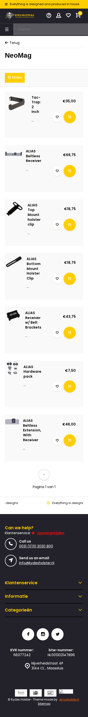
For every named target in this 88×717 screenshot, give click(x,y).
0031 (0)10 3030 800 (36, 546)
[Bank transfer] (21, 693)
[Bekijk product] (70, 117)
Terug (15, 42)
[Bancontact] (50, 693)
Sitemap (44, 704)
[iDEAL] (36, 693)
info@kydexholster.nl (36, 562)
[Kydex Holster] (19, 16)
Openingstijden (50, 533)
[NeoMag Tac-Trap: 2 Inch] (16, 103)
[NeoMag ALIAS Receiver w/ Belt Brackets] (13, 315)
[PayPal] (66, 693)
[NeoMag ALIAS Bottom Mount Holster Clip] (14, 262)
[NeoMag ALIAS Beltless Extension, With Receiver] (12, 422)
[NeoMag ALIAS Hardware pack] (12, 368)
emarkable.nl (69, 700)
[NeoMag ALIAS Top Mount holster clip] (14, 208)
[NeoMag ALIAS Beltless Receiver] (13, 154)
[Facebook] (28, 634)
